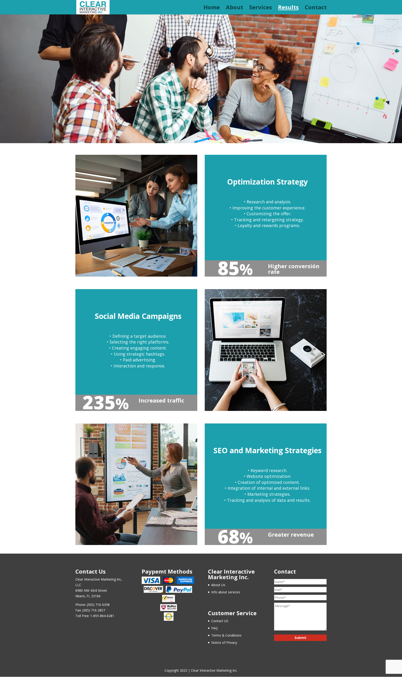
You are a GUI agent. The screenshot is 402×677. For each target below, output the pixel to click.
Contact (316, 8)
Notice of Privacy (224, 642)
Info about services (225, 592)
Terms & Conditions (226, 635)
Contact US (219, 621)
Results (288, 8)
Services (260, 8)
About (234, 8)
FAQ (214, 628)
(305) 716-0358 (98, 604)
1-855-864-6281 (102, 616)
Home (212, 8)
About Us (218, 585)
